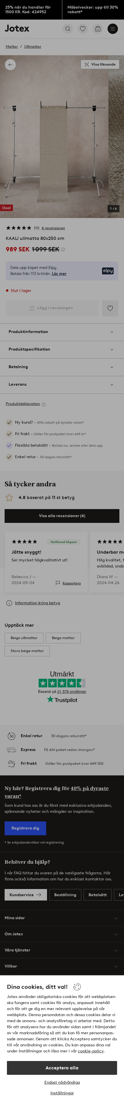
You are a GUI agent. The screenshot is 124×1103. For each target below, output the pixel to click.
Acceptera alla (62, 1067)
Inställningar (62, 1093)
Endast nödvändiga (62, 1082)
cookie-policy (91, 1051)
